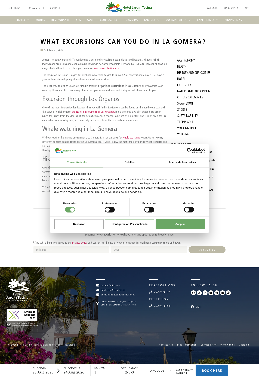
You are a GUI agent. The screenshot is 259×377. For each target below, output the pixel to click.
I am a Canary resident (183, 371)
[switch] (110, 209)
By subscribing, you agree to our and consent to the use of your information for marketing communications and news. (108, 242)
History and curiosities (193, 72)
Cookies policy (209, 344)
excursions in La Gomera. (105, 68)
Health (182, 66)
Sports (182, 109)
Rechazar (79, 224)
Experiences (205, 19)
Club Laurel (108, 19)
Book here (212, 370)
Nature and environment (194, 91)
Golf (90, 19)
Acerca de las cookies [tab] (182, 162)
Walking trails (187, 128)
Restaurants (60, 19)
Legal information (187, 344)
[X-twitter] (199, 292)
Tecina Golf (185, 122)
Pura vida (131, 19)
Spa (78, 19)
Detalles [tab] (130, 162)
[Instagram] (205, 292)
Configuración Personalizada (129, 224)
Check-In (39, 368)
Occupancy (129, 368)
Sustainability (176, 19)
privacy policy (79, 242)
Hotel (21, 19)
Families (150, 19)
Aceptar (180, 224)
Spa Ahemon (185, 103)
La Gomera (184, 85)
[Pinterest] (216, 292)
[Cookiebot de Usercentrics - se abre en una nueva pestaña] (189, 150)
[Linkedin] (222, 292)
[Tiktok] (228, 292)
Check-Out (71, 368)
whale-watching (132, 137)
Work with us (227, 344)
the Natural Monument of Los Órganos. (93, 111)
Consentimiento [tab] (77, 162)
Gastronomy (186, 60)
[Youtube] (210, 292)
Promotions (233, 19)
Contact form (166, 344)
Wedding (183, 134)
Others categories (190, 97)
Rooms (40, 19)
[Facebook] (193, 292)
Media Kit (244, 344)
